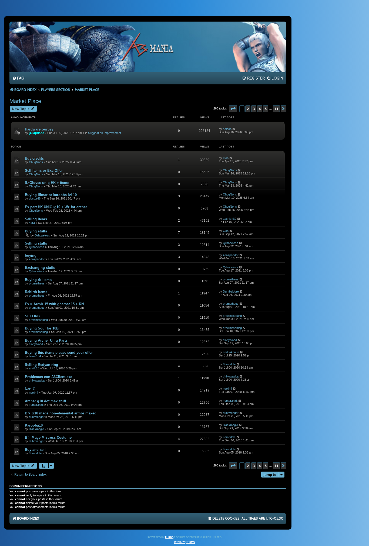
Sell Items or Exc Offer (44, 171)
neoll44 (33, 392)
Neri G (30, 389)
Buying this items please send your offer (59, 353)
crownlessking (38, 319)
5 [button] (266, 108)
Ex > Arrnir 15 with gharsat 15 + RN (54, 304)
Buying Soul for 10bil (43, 328)
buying (30, 255)
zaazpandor (37, 259)
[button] (233, 108)
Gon (226, 158)
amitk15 (34, 368)
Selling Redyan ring (41, 365)
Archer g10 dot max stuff (45, 401)
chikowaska (37, 380)
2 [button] (248, 108)
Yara (32, 222)
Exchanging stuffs (40, 268)
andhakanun (231, 352)
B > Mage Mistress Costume (48, 437)
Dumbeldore (231, 291)
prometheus (37, 283)
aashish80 (229, 218)
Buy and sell (35, 450)
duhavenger (37, 416)
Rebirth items (36, 292)
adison (227, 129)
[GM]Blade (36, 133)
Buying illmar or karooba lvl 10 (51, 195)
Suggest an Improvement (104, 133)
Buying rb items (38, 280)
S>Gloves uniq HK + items (47, 183)
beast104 (35, 356)
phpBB (169, 537)
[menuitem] (18, 78)
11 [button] (276, 108)
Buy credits (34, 158)
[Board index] (148, 46)
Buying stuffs (36, 231)
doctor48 (35, 198)
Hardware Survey (39, 129)
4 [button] (260, 108)
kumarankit (36, 404)
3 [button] (254, 108)
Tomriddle (229, 364)
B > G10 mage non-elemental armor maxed (60, 413)
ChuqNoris (36, 162)
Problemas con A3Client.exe (48, 377)
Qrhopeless (42, 235)
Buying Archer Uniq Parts (46, 340)
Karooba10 (34, 425)
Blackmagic (36, 429)
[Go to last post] (234, 129)
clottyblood (36, 344)
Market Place (25, 101)
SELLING (32, 316)
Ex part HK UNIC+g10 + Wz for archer (56, 207)
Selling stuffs (36, 243)
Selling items (36, 219)
